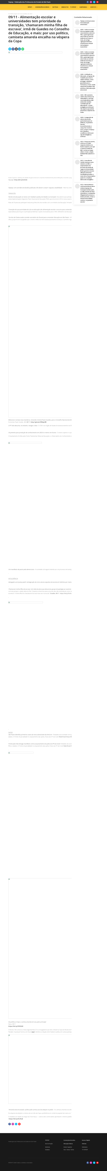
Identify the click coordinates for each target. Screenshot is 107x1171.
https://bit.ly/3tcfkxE (16, 1119)
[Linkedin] (19, 49)
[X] (9, 49)
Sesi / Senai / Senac (69, 1149)
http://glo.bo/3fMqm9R (38, 422)
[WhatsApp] (22, 49)
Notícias (84, 1143)
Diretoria (47, 1147)
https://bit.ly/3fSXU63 (15, 1026)
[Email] (16, 49)
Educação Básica (68, 1143)
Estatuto (47, 1149)
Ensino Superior (68, 1147)
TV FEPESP (73, 7)
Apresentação (49, 1143)
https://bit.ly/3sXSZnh (20, 180)
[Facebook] (13, 49)
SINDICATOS (64, 7)
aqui (33, 1032)
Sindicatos (84, 1147)
